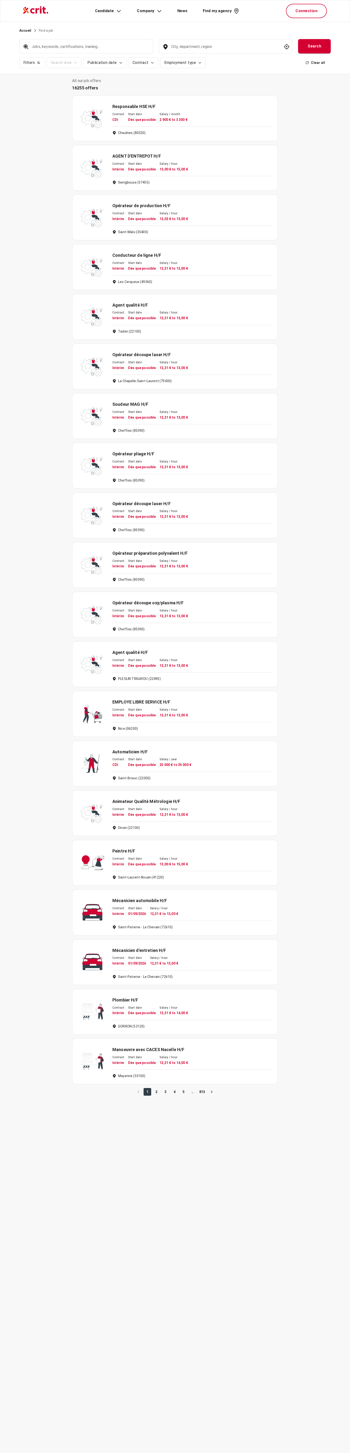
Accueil (25, 30)
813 (202, 1092)
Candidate (104, 11)
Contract (141, 62)
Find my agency (217, 11)
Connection (306, 11)
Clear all (318, 63)
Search (314, 46)
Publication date (102, 62)
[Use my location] (286, 46)
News (182, 11)
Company (145, 11)
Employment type (180, 62)
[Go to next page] (211, 1092)
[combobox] (225, 49)
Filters (29, 62)
